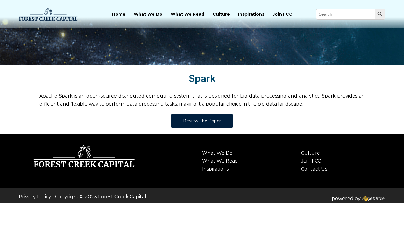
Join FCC (282, 14)
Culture (221, 14)
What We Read (187, 14)
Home (118, 14)
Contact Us (314, 169)
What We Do (148, 14)
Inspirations (251, 14)
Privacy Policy (35, 197)
